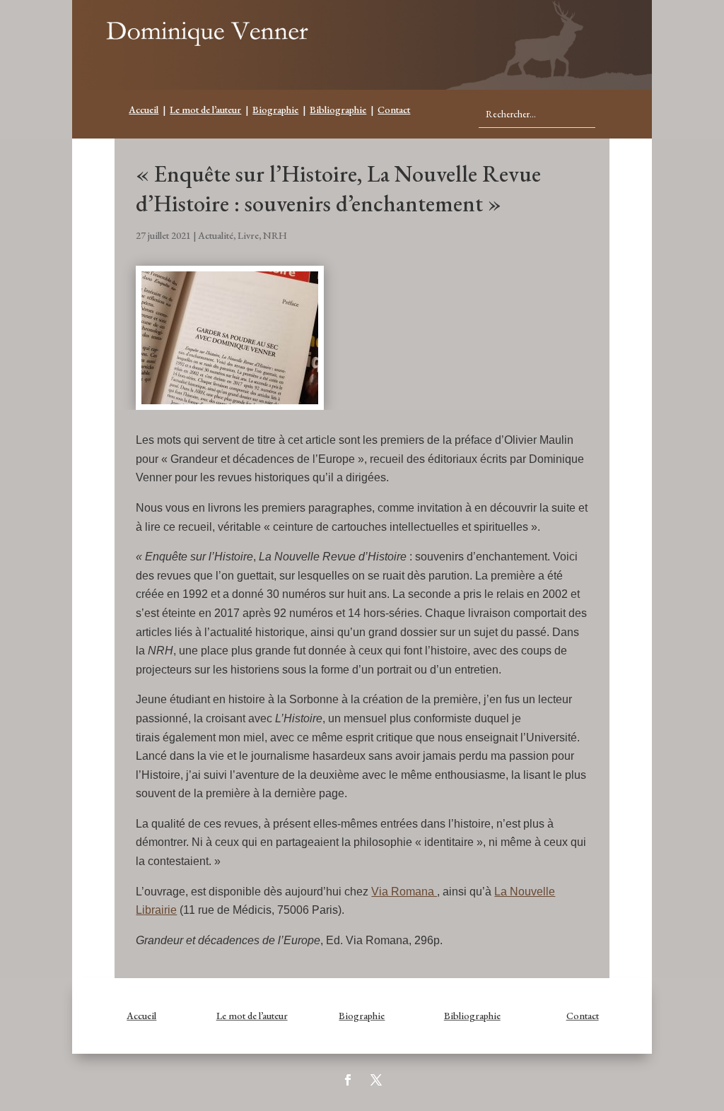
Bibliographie (338, 109)
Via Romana (404, 892)
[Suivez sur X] (376, 1080)
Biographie (275, 109)
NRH (275, 235)
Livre (248, 235)
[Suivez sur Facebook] (348, 1080)
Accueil (143, 109)
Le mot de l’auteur (205, 109)
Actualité (215, 235)
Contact (394, 109)
